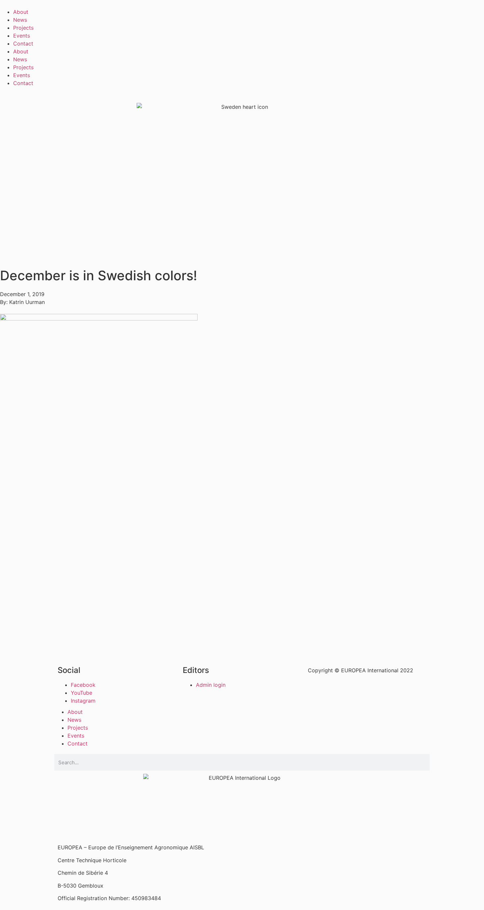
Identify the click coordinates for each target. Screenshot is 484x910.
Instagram (83, 700)
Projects (23, 27)
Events (21, 35)
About (20, 12)
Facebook (83, 685)
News (20, 19)
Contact (23, 43)
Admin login (211, 685)
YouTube (81, 692)
